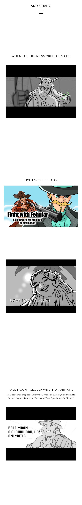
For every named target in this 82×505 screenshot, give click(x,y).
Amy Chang (41, 6)
